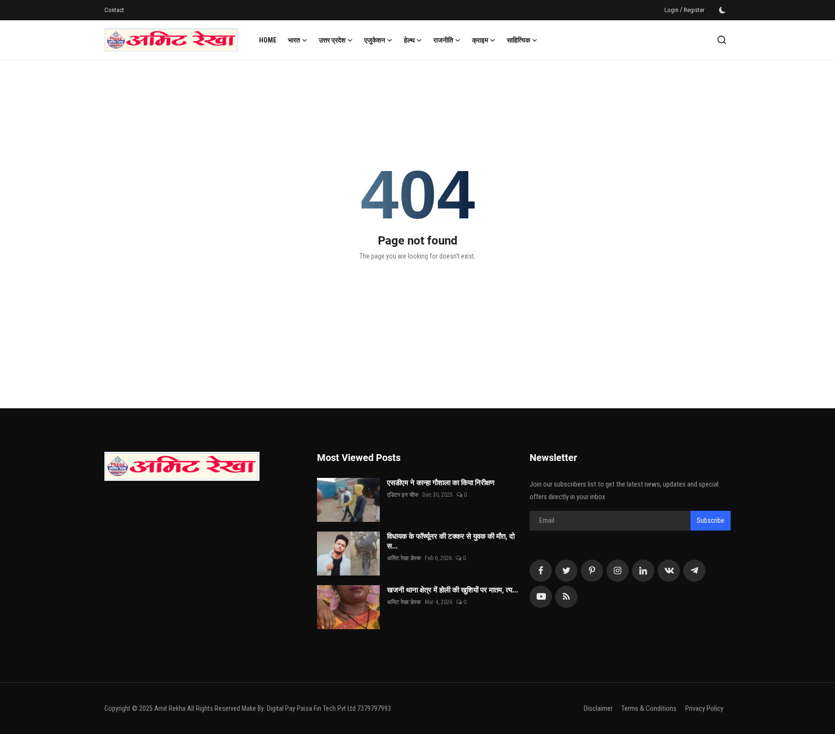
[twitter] (566, 571)
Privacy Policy (704, 708)
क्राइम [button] (480, 40)
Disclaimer (598, 708)
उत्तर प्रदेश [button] (332, 40)
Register (694, 10)
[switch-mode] (722, 10)
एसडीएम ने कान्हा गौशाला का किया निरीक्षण (451, 482)
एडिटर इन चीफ (402, 494)
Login (671, 10)
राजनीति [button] (443, 40)
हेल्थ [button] (409, 40)
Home (267, 40)
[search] (722, 40)
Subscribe (710, 520)
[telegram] (694, 571)
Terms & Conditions (649, 708)
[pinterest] (592, 571)
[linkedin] (643, 571)
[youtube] (541, 597)
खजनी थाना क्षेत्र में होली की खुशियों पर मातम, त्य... (452, 590)
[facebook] (541, 571)
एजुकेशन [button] (374, 40)
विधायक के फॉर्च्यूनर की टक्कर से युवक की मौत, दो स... (451, 541)
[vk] (669, 571)
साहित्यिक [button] (518, 40)
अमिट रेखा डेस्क (404, 558)
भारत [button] (294, 40)
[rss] (566, 597)
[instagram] (617, 571)
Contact (114, 10)
